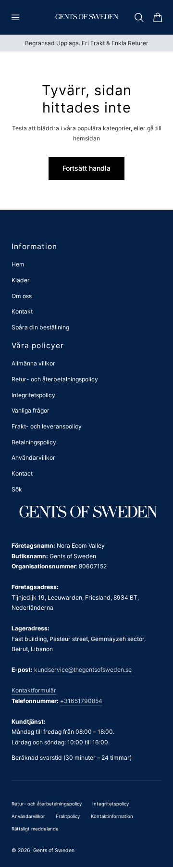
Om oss (22, 296)
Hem (18, 264)
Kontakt (22, 311)
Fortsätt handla (86, 168)
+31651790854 (81, 700)
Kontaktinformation (112, 816)
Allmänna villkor (33, 363)
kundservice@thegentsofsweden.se (83, 669)
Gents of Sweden (53, 850)
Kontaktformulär (34, 690)
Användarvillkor (33, 457)
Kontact (22, 473)
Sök (17, 489)
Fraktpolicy (68, 816)
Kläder (21, 280)
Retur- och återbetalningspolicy (55, 379)
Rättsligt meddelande (35, 828)
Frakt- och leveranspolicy (47, 426)
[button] (15, 17)
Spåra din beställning (40, 327)
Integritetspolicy (33, 395)
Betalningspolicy (34, 442)
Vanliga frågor (30, 410)
